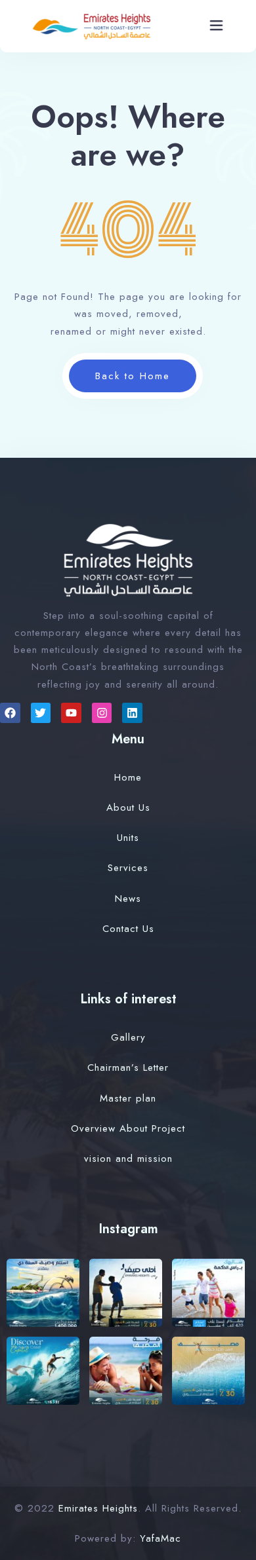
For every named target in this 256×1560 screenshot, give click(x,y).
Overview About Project (128, 1128)
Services (128, 868)
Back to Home (132, 376)
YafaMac (160, 1538)
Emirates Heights (98, 1508)
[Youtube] (71, 713)
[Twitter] (41, 713)
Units (128, 837)
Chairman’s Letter (128, 1067)
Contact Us (128, 928)
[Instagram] (102, 713)
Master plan (128, 1098)
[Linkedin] (132, 713)
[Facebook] (10, 713)
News (128, 898)
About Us (128, 807)
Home (128, 777)
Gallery (128, 1037)
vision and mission (128, 1158)
